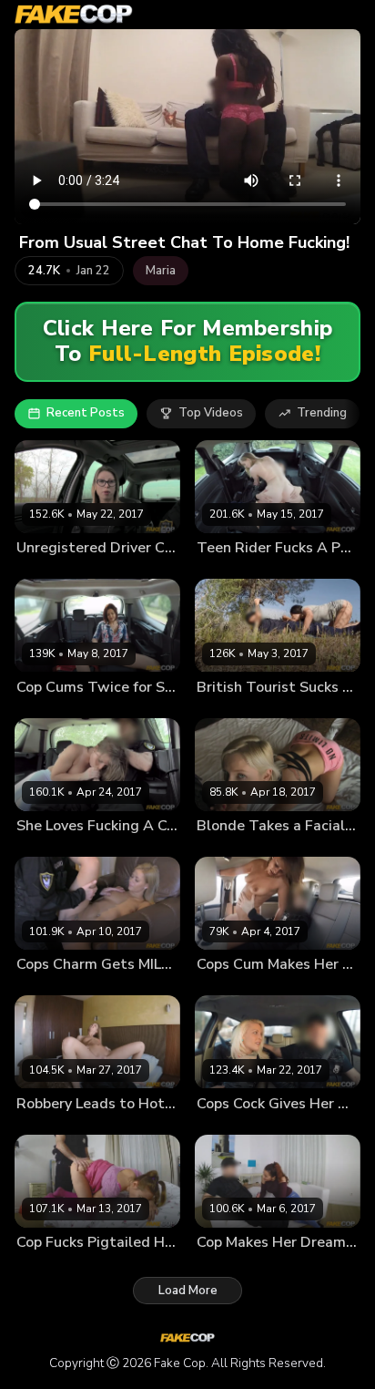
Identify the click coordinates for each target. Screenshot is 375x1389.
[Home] (74, 15)
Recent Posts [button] (85, 413)
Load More (188, 1290)
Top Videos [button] (210, 413)
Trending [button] (322, 413)
